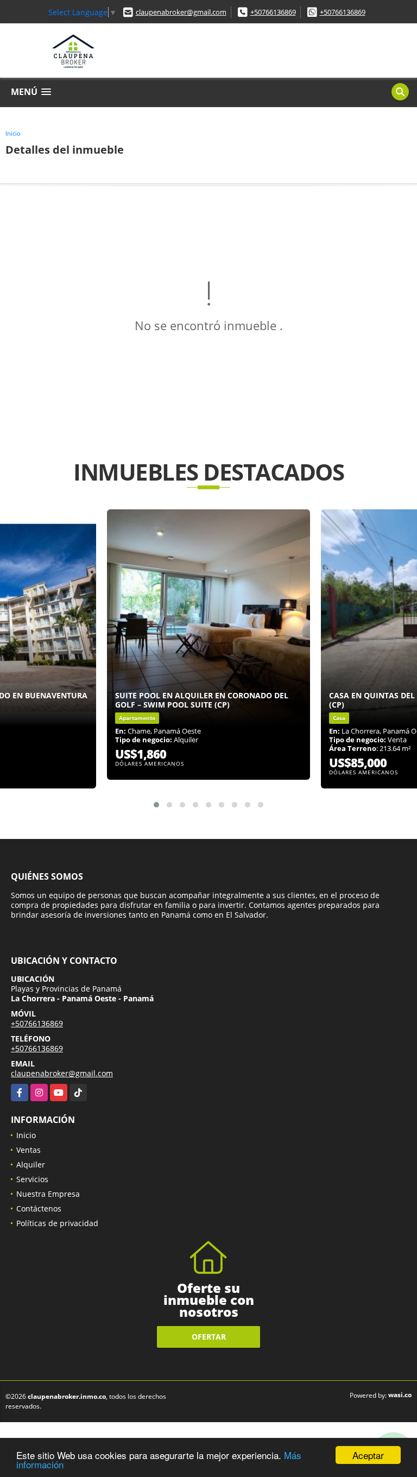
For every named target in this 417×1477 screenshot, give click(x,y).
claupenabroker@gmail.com (181, 12)
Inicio (13, 133)
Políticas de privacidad (57, 1223)
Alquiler (30, 1164)
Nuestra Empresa (48, 1194)
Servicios (32, 1179)
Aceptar (368, 1455)
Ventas (28, 1150)
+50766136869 (273, 12)
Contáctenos (38, 1208)
